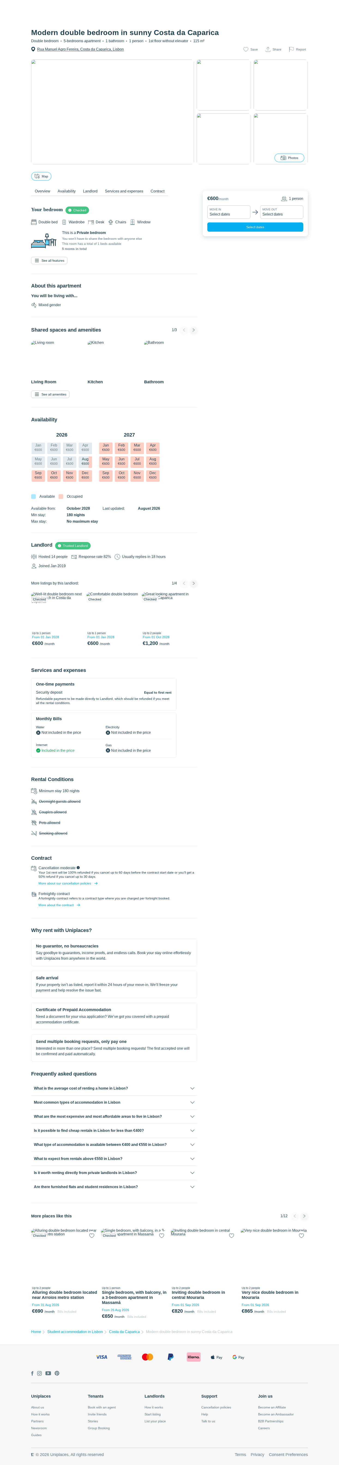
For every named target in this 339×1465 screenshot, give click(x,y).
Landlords (155, 1396)
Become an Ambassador (276, 1414)
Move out (269, 209)
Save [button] (254, 49)
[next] (76, 610)
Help (204, 1414)
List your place (155, 1421)
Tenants (96, 1396)
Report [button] (301, 49)
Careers (264, 1428)
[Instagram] (39, 1373)
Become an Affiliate (272, 1407)
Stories (93, 1421)
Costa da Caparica (124, 1332)
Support (209, 1396)
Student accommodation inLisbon (75, 1332)
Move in (215, 209)
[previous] (37, 610)
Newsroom (39, 1428)
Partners (37, 1421)
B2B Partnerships (270, 1421)
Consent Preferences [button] (288, 1455)
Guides (36, 1435)
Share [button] (277, 49)
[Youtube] (48, 1373)
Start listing (153, 1414)
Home (36, 1332)
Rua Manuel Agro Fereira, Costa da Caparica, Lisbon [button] (80, 49)
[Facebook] (32, 1373)
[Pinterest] (57, 1373)
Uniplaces (41, 1396)
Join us (265, 1396)
